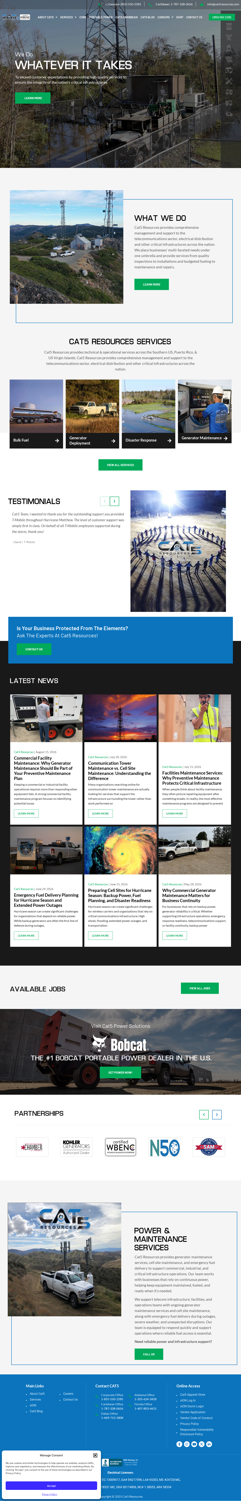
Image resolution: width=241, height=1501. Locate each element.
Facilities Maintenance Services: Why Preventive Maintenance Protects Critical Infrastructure (192, 778)
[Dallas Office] (96, 1414)
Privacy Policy (49, 1494)
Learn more (26, 813)
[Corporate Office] (96, 1396)
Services (66, 17)
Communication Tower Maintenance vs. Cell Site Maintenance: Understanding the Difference (119, 770)
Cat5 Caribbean (127, 17)
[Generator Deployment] (113, 441)
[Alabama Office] (130, 1396)
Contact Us (194, 17)
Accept (51, 1485)
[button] (95, 1455)
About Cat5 (46, 17)
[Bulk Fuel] (57, 441)
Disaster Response (141, 440)
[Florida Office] (130, 1405)
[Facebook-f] (179, 1444)
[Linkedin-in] (209, 1444)
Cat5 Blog (148, 17)
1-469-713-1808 (112, 1417)
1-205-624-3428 (145, 1399)
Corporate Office (112, 1395)
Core (82, 17)
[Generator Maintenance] (225, 438)
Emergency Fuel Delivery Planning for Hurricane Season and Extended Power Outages (46, 900)
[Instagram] (187, 1444)
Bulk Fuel (21, 440)
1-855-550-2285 (112, 1399)
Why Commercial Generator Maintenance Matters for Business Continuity (189, 895)
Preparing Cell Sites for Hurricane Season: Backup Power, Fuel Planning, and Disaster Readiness (119, 895)
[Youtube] (194, 1444)
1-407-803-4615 (145, 1408)
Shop (179, 17)
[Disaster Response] (169, 441)
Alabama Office (144, 1395)
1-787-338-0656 (112, 1408)
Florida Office (143, 1404)
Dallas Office (109, 1413)
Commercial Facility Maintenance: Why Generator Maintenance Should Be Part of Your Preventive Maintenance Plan (43, 768)
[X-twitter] (202, 1444)
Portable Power (101, 17)
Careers (164, 17)
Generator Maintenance (202, 438)
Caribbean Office (112, 1404)
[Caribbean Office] (96, 1405)
